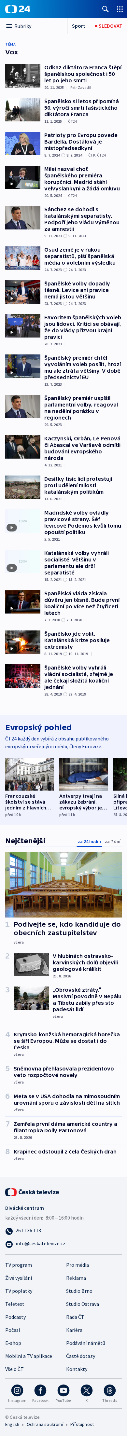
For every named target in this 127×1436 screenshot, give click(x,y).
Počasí (12, 1330)
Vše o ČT (14, 1369)
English (12, 1424)
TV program (18, 1265)
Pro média (77, 1265)
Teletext (14, 1304)
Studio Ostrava (82, 1304)
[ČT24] (17, 9)
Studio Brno (79, 1291)
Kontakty (76, 1369)
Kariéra (74, 1330)
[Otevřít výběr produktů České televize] (120, 9)
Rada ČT (75, 1317)
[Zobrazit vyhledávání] (105, 9)
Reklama (76, 1278)
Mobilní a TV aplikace (28, 1356)
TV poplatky (18, 1291)
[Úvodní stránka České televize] (32, 1191)
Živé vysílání (18, 1278)
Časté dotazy (80, 1356)
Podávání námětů (85, 1343)
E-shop (13, 1343)
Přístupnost (82, 1424)
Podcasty (15, 1317)
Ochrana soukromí (45, 1424)
